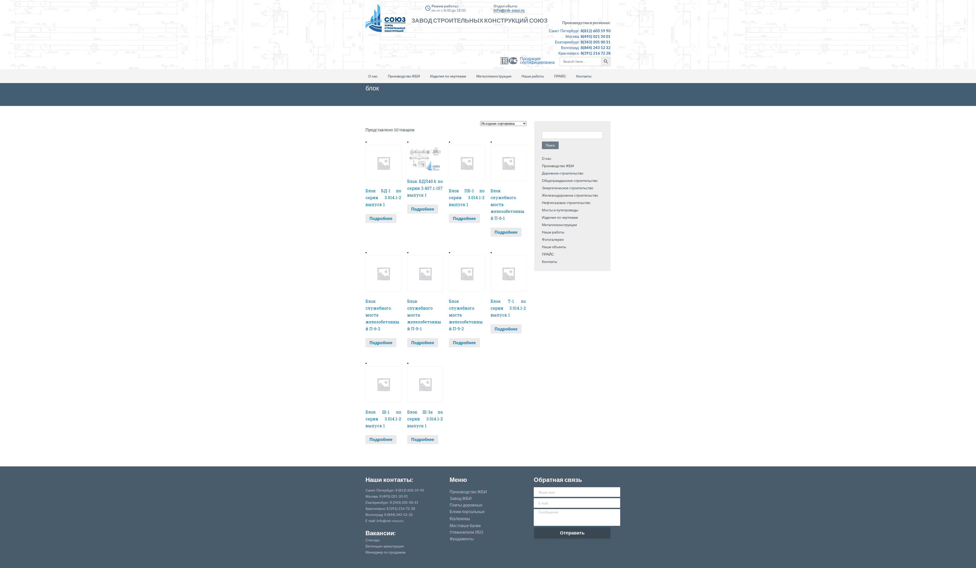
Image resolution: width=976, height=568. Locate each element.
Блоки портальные (467, 512)
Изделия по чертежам (448, 76)
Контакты (583, 76)
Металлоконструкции (493, 76)
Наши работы (533, 76)
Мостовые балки (465, 526)
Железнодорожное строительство (570, 195)
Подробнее (381, 218)
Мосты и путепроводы (560, 210)
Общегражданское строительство (570, 180)
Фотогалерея (553, 239)
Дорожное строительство (562, 173)
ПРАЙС (560, 76)
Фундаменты (462, 539)
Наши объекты (554, 247)
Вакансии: (380, 533)
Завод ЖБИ (461, 498)
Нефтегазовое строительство (566, 202)
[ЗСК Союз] (387, 20)
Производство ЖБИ (404, 76)
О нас (373, 76)
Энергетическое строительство (567, 188)
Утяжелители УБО (466, 532)
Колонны (460, 518)
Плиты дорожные (466, 505)
